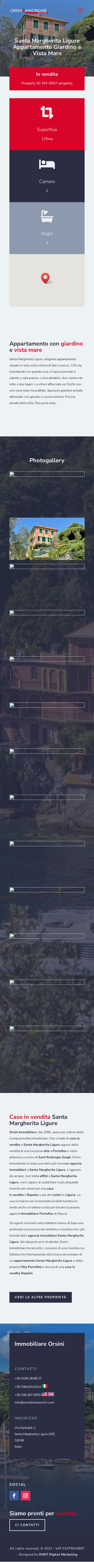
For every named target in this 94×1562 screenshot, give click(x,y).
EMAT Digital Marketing (58, 1554)
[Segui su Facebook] (14, 1495)
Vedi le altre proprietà (41, 1297)
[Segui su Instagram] (25, 1495)
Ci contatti (27, 1525)
